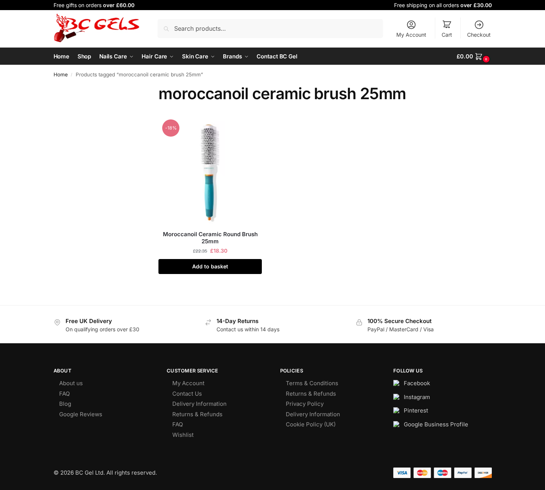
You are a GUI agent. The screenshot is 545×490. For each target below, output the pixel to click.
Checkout (479, 34)
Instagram (417, 397)
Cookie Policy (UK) (311, 424)
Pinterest (416, 410)
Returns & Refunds (197, 414)
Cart (447, 34)
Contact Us (187, 393)
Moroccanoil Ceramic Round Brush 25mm (210, 238)
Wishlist (183, 434)
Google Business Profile (436, 424)
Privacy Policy (305, 403)
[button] (474, 56)
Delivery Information (199, 403)
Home (61, 74)
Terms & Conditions (312, 383)
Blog (65, 403)
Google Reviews (80, 414)
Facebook (417, 383)
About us (71, 383)
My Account (411, 34)
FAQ (64, 393)
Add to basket (210, 266)
